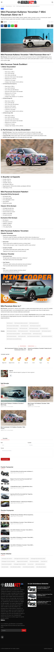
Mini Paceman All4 (21, 336)
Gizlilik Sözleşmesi (48, 648)
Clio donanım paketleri (34, 561)
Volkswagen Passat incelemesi (20, 564)
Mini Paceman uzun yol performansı (14, 339)
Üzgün (40, 362)
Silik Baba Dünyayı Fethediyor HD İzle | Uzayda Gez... (22, 514)
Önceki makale (23, 346)
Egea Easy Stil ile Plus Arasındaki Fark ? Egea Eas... (21, 494)
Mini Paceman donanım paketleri (13, 333)
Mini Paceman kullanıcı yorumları (21, 323)
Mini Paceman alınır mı (34, 323)
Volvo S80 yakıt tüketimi (41, 567)
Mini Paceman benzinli (33, 328)
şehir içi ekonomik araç (40, 564)
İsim (2, 442)
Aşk (19, 362)
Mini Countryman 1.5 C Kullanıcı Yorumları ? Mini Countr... (13, 427)
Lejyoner (11, 370)
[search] (52, 2)
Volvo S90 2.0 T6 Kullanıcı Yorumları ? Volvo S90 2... (22, 545)
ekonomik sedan (5, 567)
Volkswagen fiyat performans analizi (38, 558)
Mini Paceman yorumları (23, 331)
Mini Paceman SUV (24, 325)
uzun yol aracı (30, 564)
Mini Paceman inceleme (11, 331)
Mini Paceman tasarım (46, 331)
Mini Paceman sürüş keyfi (35, 331)
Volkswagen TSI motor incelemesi (8, 561)
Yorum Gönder (5, 459)
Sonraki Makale (31, 346)
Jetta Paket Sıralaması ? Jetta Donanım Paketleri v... (21, 501)
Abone (24, 630)
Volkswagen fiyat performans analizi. (21, 558)
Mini (14, 6)
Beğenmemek (11, 362)
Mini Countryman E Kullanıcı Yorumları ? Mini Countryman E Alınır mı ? (15, 349)
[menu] (1, 2)
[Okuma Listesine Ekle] (51, 26)
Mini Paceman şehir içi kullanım (33, 336)
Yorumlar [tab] (5, 438)
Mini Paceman (10, 323)
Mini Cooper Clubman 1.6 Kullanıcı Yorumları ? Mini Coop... (12, 404)
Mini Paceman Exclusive (11, 336)
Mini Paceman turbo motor (12, 328)
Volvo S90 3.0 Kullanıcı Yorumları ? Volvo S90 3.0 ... (21, 529)
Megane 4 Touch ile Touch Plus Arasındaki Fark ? (21, 478)
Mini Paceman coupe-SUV (35, 325)
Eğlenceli (26, 362)
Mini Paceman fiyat (44, 328)
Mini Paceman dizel (23, 328)
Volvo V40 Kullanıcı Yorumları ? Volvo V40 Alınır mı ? (22, 522)
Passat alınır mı (44, 561)
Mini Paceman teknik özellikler (13, 325)
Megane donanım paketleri (22, 561)
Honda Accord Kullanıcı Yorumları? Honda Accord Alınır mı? (39, 349)
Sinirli (33, 362)
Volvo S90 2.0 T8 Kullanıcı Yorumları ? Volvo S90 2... (22, 537)
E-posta (29, 442)
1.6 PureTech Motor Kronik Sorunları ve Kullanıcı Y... (21, 471)
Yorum (2, 448)
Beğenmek (4, 362)
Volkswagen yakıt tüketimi (7, 558)
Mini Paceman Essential (26, 333)
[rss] (2, 637)
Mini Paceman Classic (37, 333)
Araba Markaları (9, 6)
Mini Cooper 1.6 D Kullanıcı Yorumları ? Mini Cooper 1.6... (39, 404)
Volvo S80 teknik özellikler (15, 567)
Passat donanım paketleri (7, 564)
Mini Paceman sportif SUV (47, 336)
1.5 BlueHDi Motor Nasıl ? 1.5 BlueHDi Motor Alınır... (21, 486)
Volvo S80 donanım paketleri (28, 567)
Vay (48, 362)
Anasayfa (2, 6)
